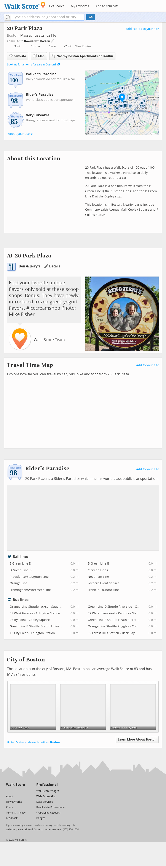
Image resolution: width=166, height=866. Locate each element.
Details (54, 266)
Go (91, 17)
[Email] (21, 790)
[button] (7, 17)
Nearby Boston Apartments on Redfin (85, 56)
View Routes (83, 46)
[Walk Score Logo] (25, 5)
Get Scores (56, 6)
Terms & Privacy (16, 812)
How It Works (14, 801)
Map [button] (41, 56)
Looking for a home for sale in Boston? (31, 64)
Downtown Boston (37, 41)
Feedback (12, 818)
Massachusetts (37, 742)
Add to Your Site (107, 6)
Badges (40, 818)
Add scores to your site (142, 29)
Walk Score (15, 785)
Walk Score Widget (47, 791)
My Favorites (80, 6)
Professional (47, 785)
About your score (20, 134)
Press (9, 807)
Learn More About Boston (137, 739)
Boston (13, 35)
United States (15, 742)
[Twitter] (8, 790)
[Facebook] (15, 790)
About (9, 796)
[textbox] (48, 17)
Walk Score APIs (46, 796)
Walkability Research (48, 812)
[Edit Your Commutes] (53, 40)
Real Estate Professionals (51, 807)
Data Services (44, 801)
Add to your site (147, 365)
